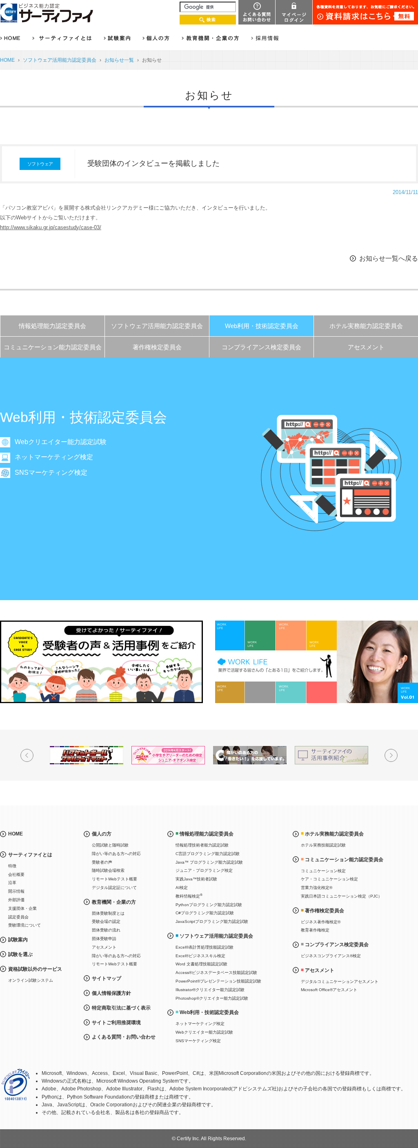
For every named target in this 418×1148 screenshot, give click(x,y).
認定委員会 (18, 917)
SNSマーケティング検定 (51, 472)
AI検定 (182, 887)
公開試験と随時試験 (110, 845)
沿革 (12, 882)
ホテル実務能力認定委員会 (366, 325)
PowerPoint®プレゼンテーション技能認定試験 (218, 981)
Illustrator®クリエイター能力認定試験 (210, 989)
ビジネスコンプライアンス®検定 (331, 956)
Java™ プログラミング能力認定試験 (209, 862)
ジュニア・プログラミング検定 (204, 870)
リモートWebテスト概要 (114, 879)
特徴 (12, 866)
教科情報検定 (189, 895)
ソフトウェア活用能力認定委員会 (59, 60)
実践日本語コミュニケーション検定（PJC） (341, 896)
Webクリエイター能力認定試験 (61, 441)
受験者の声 (102, 862)
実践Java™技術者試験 (196, 879)
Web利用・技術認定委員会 (261, 325)
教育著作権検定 (315, 930)
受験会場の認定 (106, 921)
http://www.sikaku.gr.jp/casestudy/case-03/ (50, 227)
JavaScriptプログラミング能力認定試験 (212, 921)
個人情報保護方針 (111, 993)
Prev (26, 755)
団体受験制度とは (108, 913)
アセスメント (366, 347)
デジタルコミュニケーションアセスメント (339, 981)
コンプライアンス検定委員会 (261, 347)
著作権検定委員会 (157, 347)
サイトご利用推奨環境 (116, 1022)
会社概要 (16, 874)
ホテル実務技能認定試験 (323, 845)
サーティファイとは (30, 855)
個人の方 (101, 834)
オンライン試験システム (30, 980)
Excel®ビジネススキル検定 (200, 956)
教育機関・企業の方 (114, 902)
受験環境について (24, 925)
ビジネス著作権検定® (320, 922)
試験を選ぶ (20, 954)
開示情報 (16, 891)
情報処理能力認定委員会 (52, 325)
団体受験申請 (104, 938)
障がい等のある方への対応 (116, 853)
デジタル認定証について (114, 887)
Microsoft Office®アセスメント (329, 989)
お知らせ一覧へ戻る (388, 258)
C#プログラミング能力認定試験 (205, 913)
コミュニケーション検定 (323, 871)
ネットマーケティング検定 (54, 456)
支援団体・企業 (22, 908)
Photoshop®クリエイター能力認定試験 (212, 998)
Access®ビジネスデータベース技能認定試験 (216, 972)
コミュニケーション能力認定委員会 (53, 347)
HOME (7, 60)
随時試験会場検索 (108, 870)
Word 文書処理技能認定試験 (201, 964)
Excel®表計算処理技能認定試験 (204, 947)
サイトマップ (106, 978)
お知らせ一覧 (119, 60)
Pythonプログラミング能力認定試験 (209, 904)
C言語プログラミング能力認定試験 (208, 853)
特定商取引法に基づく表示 (121, 1008)
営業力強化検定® (316, 887)
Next (391, 755)
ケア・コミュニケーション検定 (329, 879)
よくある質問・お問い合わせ (124, 1037)
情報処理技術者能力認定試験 (202, 845)
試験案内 (18, 940)
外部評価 (16, 900)
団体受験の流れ (106, 930)
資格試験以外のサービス (35, 969)
